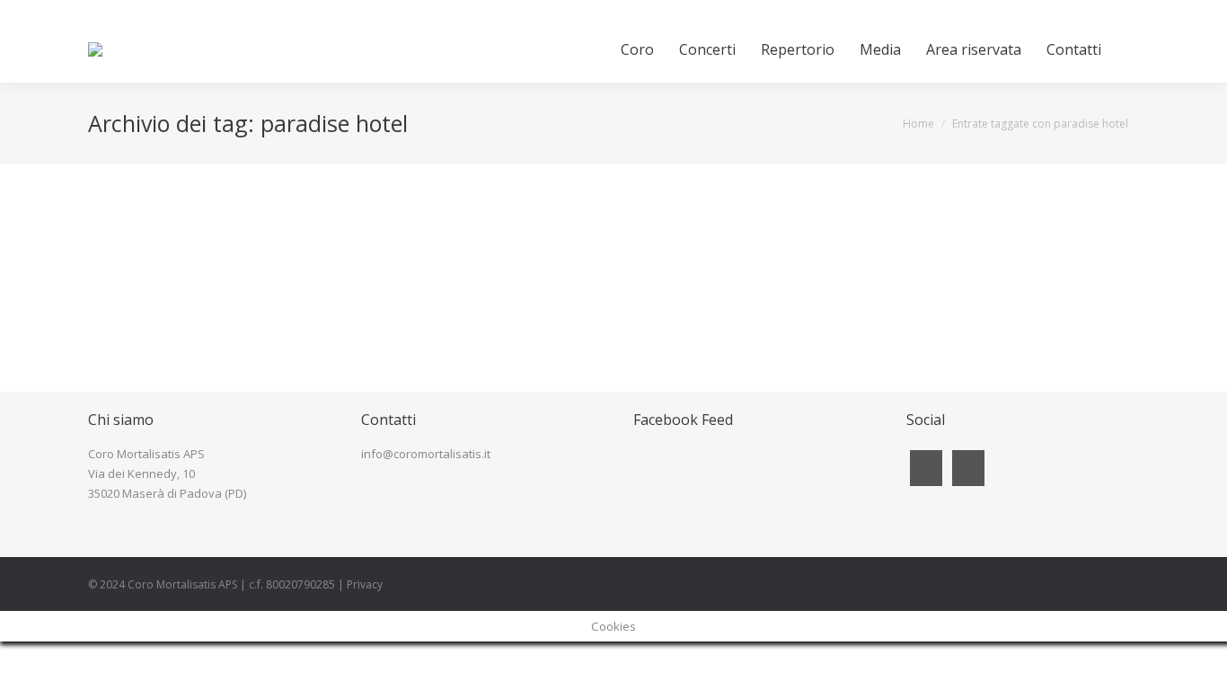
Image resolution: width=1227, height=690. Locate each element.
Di (226, 267)
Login (1125, 7)
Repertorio (138, 267)
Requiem (146, 237)
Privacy (365, 584)
